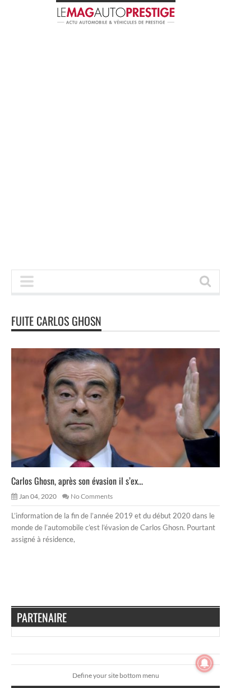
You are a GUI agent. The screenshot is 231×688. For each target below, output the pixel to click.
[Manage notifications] (205, 663)
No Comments (92, 496)
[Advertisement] (115, 150)
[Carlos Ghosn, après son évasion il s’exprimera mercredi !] (124, 407)
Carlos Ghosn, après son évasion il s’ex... (77, 480)
